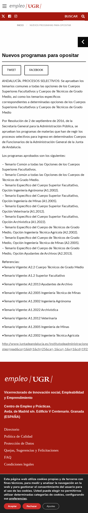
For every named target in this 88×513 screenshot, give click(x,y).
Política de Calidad (18, 436)
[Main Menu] (4, 6)
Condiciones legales (19, 464)
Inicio (20, 25)
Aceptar (12, 506)
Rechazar (32, 506)
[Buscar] (83, 16)
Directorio (11, 429)
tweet (11, 70)
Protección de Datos (19, 443)
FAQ (7, 457)
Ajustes (51, 506)
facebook (36, 70)
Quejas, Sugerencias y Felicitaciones (31, 450)
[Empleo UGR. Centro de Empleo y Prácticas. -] (25, 6)
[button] (3, 16)
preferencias (18, 498)
